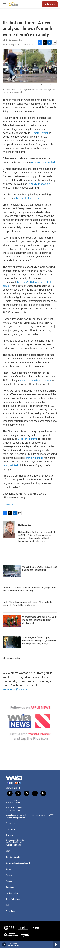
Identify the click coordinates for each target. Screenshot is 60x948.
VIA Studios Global (14, 842)
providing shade (34, 457)
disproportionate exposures (35, 380)
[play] (4, 944)
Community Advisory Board (18, 863)
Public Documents (13, 845)
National (9, 504)
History (9, 905)
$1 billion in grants (28, 438)
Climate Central (39, 132)
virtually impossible (39, 183)
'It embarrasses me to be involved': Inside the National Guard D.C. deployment (39, 620)
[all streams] (56, 944)
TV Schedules (12, 893)
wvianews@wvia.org (16, 689)
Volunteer (10, 875)
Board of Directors (14, 857)
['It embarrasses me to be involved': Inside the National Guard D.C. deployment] (12, 621)
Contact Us (10, 823)
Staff (8, 851)
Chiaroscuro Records (15, 840)
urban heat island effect (27, 198)
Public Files (10, 911)
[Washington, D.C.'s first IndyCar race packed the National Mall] (12, 571)
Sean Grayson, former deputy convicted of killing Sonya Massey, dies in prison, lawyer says (39, 640)
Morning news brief (12, 658)
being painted (10, 465)
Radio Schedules (13, 899)
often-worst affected (43, 162)
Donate (51, 4)
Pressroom (10, 829)
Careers (9, 869)
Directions (10, 887)
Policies (9, 881)
